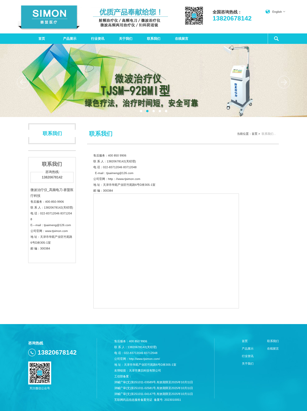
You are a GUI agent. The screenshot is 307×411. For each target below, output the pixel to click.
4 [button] (160, 111)
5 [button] (166, 111)
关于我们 (125, 38)
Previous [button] (23, 82)
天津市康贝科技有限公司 (145, 370)
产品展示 (69, 38)
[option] (153, 80)
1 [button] (141, 111)
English (277, 11)
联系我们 (153, 38)
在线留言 (181, 38)
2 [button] (147, 111)
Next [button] (284, 82)
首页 (41, 38)
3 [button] (153, 111)
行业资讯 (97, 38)
